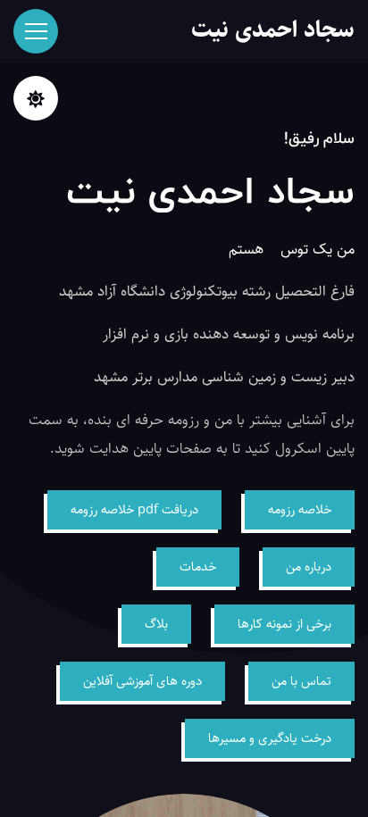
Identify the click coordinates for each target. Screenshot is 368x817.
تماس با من (301, 681)
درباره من (308, 566)
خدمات (198, 566)
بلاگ (156, 623)
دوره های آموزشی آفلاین (142, 681)
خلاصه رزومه (299, 509)
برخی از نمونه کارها (284, 623)
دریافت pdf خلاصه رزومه (134, 509)
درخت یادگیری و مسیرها (269, 738)
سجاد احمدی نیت (273, 30)
